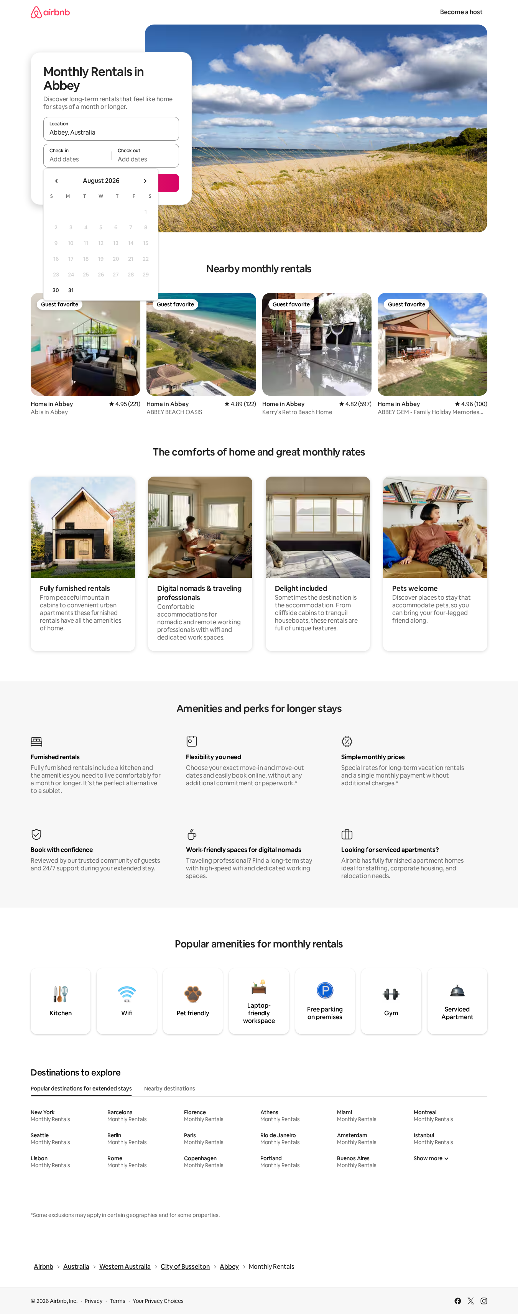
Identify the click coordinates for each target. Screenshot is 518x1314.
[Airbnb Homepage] (50, 12)
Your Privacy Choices (158, 1301)
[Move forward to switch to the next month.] (145, 181)
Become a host (461, 12)
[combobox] (111, 132)
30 (56, 290)
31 (71, 290)
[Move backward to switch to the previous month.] (56, 181)
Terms (117, 1301)
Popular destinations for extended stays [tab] (81, 1088)
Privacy (93, 1301)
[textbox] (77, 159)
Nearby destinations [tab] (169, 1088)
